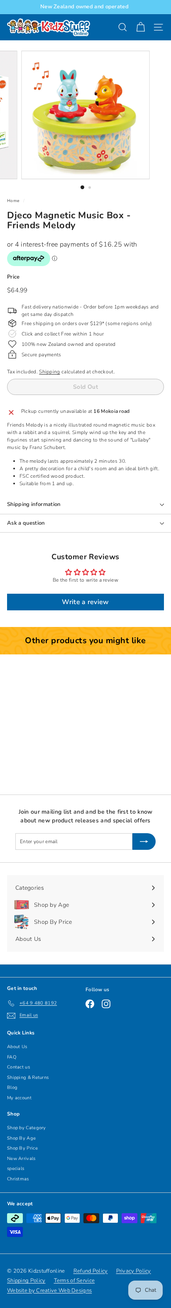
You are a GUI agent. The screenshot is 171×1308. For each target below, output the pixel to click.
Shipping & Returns (28, 1077)
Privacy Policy (133, 1271)
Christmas (18, 1179)
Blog (12, 1087)
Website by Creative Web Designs (49, 1290)
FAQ (11, 1057)
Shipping (49, 371)
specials (15, 1168)
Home (13, 201)
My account (19, 1098)
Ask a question (26, 523)
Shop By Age (21, 1138)
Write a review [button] (85, 602)
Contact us (18, 1067)
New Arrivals (21, 1158)
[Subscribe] (144, 841)
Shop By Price (22, 1148)
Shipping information (34, 504)
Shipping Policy (26, 1280)
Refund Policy (90, 1271)
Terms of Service (74, 1280)
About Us (17, 1047)
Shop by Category (26, 1128)
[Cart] (140, 27)
